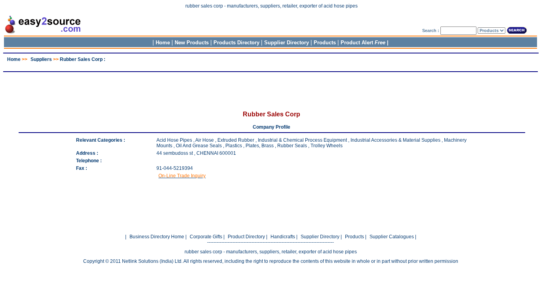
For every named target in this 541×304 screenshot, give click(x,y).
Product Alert (363, 43)
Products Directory (236, 43)
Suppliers (41, 59)
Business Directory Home (157, 236)
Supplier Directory (287, 43)
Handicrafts (282, 236)
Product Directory (246, 236)
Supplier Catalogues (392, 236)
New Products (192, 43)
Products (325, 43)
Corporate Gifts (206, 236)
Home (163, 43)
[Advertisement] (270, 65)
